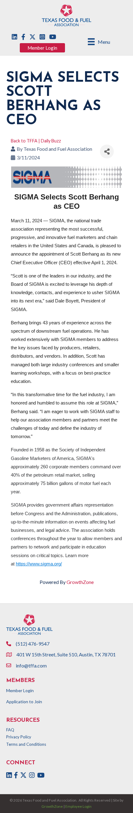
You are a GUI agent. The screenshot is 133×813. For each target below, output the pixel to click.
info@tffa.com (31, 665)
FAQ (10, 729)
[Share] (107, 151)
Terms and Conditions (26, 744)
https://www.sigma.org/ (39, 563)
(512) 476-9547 (32, 644)
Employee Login (78, 806)
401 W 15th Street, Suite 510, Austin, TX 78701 (66, 654)
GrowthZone (80, 582)
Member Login (20, 690)
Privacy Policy (18, 736)
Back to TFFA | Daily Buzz (36, 140)
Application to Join (24, 701)
